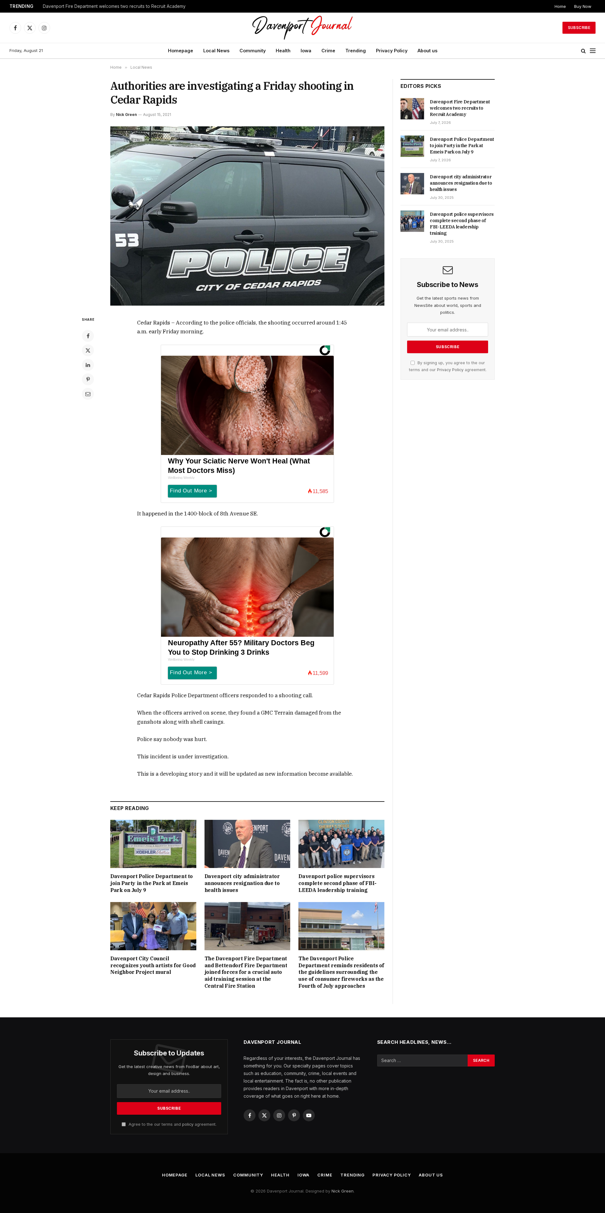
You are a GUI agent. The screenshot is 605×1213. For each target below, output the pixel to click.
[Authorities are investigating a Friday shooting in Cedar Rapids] (247, 216)
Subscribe (579, 27)
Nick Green (126, 114)
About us (427, 50)
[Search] (583, 51)
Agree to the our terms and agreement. (171, 1124)
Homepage (180, 50)
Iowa (306, 50)
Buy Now (582, 6)
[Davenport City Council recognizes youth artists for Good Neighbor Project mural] (153, 926)
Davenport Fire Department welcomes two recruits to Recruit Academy (460, 108)
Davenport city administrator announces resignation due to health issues (242, 883)
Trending (355, 50)
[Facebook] (88, 336)
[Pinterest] (88, 379)
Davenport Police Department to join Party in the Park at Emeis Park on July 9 (121, 6)
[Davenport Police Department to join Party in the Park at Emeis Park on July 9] (153, 844)
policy (187, 1124)
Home (560, 6)
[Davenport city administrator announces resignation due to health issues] (248, 844)
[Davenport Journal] (302, 28)
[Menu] (593, 51)
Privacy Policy (391, 50)
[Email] (88, 394)
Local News (216, 50)
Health (283, 50)
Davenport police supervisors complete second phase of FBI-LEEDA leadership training (337, 883)
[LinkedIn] (88, 365)
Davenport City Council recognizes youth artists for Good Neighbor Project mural (153, 965)
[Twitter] (88, 350)
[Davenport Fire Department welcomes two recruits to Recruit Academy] (412, 108)
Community (252, 50)
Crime (328, 50)
